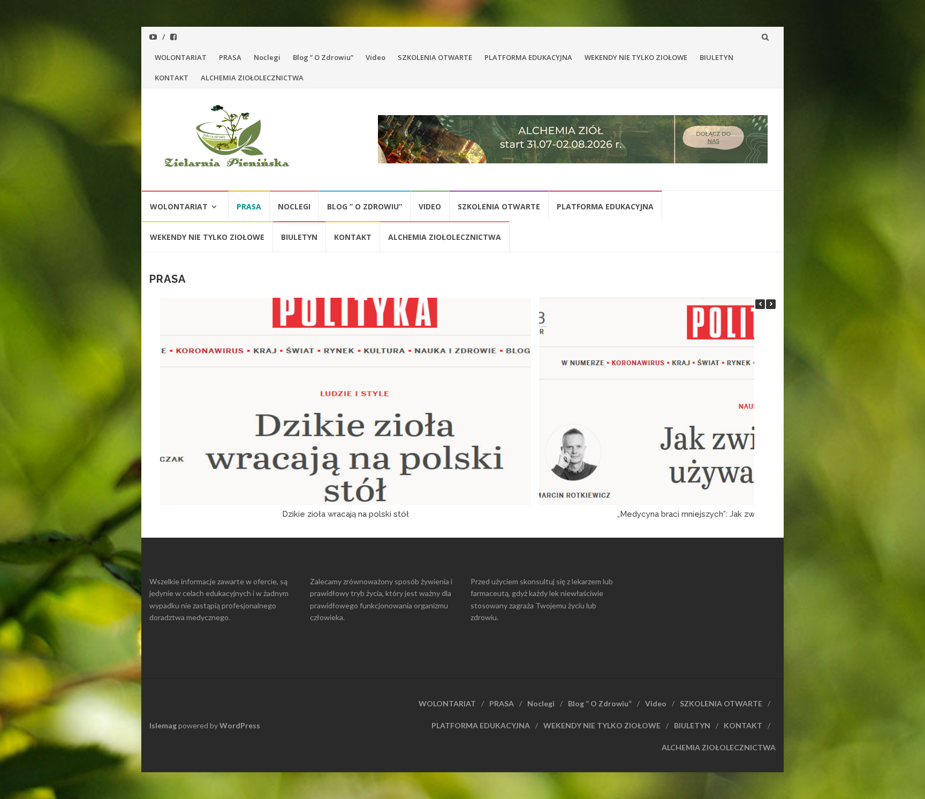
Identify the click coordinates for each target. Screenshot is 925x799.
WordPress (239, 725)
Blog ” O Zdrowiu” (323, 57)
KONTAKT (171, 77)
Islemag (163, 725)
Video (375, 57)
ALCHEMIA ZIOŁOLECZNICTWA (252, 77)
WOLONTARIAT (181, 57)
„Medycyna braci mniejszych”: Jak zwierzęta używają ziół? (724, 514)
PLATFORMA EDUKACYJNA (528, 57)
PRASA (230, 57)
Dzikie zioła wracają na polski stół (345, 514)
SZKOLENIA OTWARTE (435, 57)
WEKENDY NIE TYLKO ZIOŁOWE (636, 57)
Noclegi (267, 57)
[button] (771, 304)
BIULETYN (716, 57)
